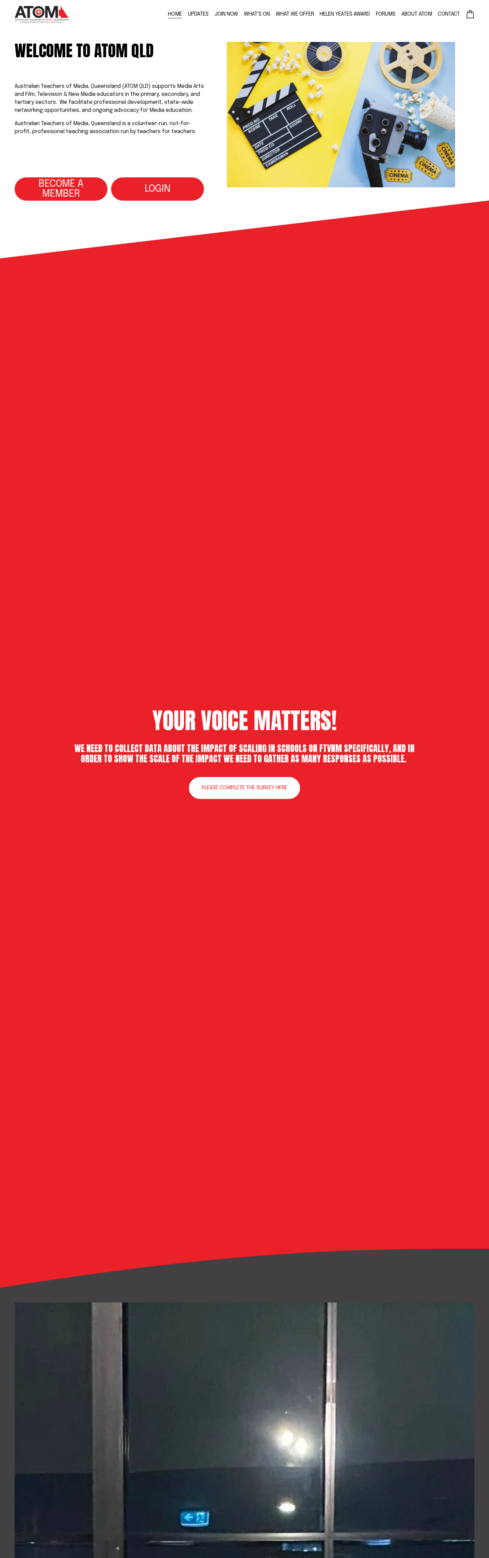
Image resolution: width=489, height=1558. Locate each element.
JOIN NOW (226, 14)
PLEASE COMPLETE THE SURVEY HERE (244, 788)
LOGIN (158, 189)
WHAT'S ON (257, 14)
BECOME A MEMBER (61, 189)
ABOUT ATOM (417, 14)
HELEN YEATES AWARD (345, 14)
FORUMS (386, 14)
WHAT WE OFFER (295, 14)
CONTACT (449, 14)
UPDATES (198, 14)
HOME (175, 14)
